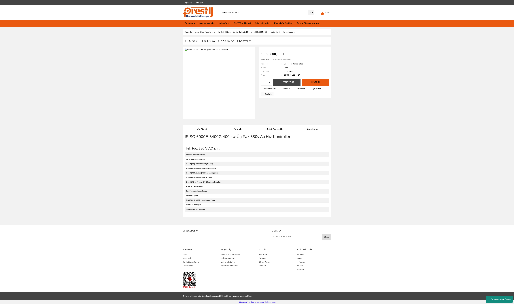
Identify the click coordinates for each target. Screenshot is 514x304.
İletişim (185, 254)
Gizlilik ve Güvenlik (228, 258)
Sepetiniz (262, 266)
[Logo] (198, 12)
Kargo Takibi (187, 258)
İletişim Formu (188, 266)
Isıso (286, 68)
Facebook (300, 254)
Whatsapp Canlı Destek (501, 299)
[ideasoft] (243, 302)
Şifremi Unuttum (265, 262)
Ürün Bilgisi (201, 129)
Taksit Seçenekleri (275, 129)
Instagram (301, 262)
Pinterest (300, 269)
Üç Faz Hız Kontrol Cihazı (293, 64)
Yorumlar (238, 129)
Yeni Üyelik (263, 254)
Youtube (300, 266)
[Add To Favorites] (268, 89)
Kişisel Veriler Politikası (229, 266)
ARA (311, 12)
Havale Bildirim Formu (191, 262)
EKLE (326, 237)
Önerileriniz (312, 129)
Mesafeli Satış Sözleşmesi (230, 254)
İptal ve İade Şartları (228, 262)
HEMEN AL (315, 82)
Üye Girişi (262, 258)
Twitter (299, 258)
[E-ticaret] (256, 302)
